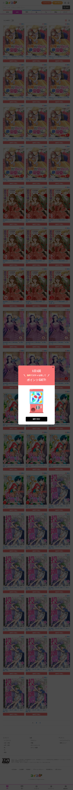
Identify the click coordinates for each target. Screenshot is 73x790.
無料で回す (36, 419)
